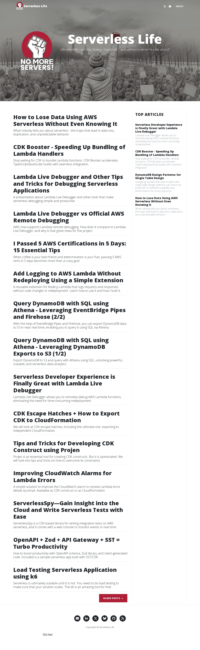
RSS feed (47, 634)
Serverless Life (35, 6)
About (180, 6)
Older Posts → (113, 598)
